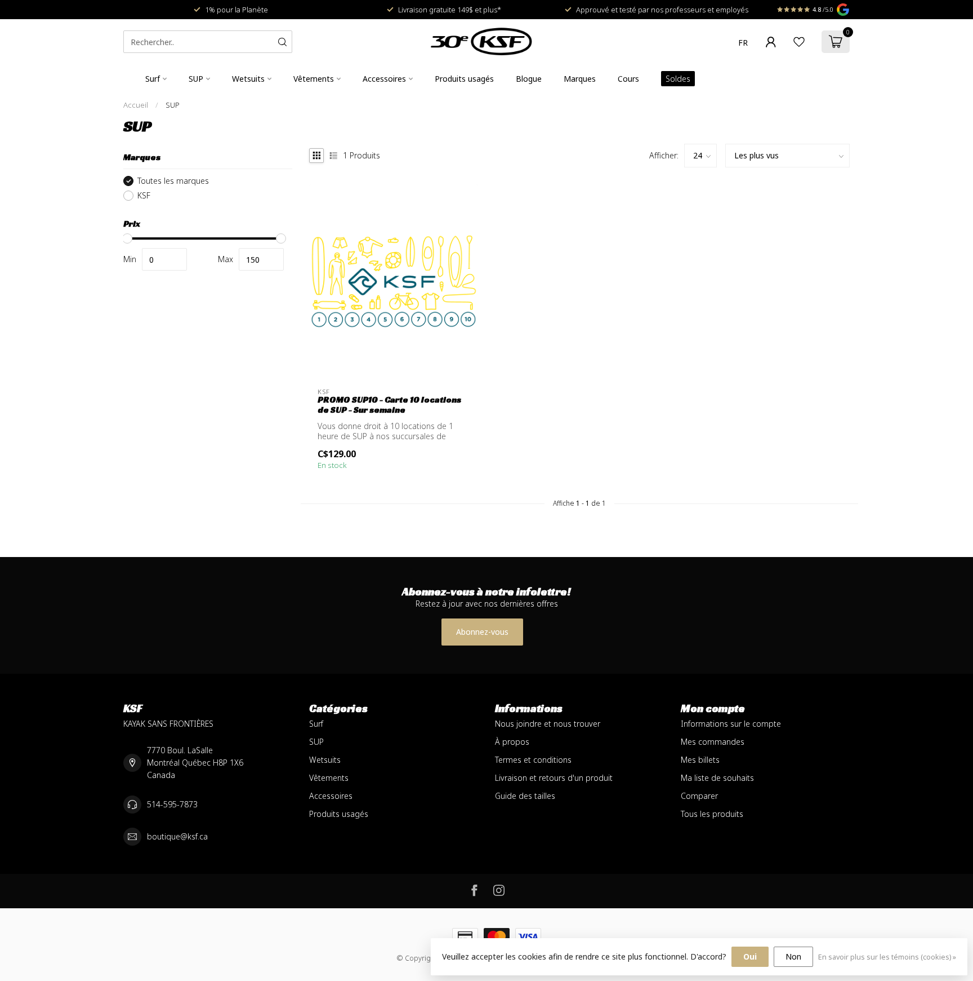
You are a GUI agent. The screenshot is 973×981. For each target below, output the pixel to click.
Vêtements (313, 78)
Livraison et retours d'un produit (554, 777)
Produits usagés (464, 78)
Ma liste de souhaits (717, 777)
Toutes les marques (173, 180)
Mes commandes (712, 741)
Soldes (678, 78)
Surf (152, 78)
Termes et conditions (533, 759)
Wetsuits (248, 78)
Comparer (699, 795)
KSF (143, 195)
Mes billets (700, 759)
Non (793, 956)
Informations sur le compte (731, 723)
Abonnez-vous (482, 631)
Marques (580, 78)
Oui (750, 956)
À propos (512, 741)
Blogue (529, 78)
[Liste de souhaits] (799, 41)
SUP (196, 78)
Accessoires (384, 78)
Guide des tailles (525, 795)
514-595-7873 (172, 804)
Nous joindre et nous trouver (547, 723)
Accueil (135, 105)
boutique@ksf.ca (177, 836)
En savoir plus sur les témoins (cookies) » (887, 957)
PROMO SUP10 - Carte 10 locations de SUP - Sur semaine (389, 405)
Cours (628, 78)
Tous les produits (712, 813)
